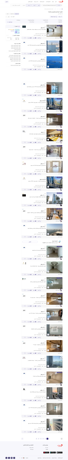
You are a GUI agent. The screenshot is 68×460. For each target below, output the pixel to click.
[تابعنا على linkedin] (6, 458)
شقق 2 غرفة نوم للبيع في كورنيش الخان (14, 55)
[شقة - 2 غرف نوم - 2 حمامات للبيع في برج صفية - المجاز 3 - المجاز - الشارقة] (42, 105)
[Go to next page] (22, 439)
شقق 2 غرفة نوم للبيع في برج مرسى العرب (14, 56)
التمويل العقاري (30, 1)
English (27, 458)
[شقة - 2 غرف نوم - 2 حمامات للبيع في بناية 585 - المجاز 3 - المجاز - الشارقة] (42, 152)
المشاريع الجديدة (48, 1)
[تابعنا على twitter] (9, 458)
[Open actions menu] (23, 38)
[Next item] (7, 35)
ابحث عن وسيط (36, 1)
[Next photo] (61, 30)
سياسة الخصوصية (54, 458)
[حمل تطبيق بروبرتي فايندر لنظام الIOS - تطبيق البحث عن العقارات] (60, 452)
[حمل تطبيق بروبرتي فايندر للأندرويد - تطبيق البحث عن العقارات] (53, 452)
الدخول (7, 1)
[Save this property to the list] (25, 38)
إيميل (34, 38)
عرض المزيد (10, 22)
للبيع (56, 1)
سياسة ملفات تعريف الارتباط (47, 458)
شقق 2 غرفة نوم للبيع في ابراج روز (15, 61)
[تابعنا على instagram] (14, 458)
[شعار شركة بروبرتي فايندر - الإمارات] (61, 1)
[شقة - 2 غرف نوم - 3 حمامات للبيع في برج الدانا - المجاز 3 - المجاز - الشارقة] (42, 32)
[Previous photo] (47, 30)
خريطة (60, 16)
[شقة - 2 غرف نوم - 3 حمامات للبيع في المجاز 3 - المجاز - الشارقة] (42, 231)
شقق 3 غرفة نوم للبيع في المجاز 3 (15, 45)
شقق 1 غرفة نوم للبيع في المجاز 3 (15, 46)
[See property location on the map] (48, 35)
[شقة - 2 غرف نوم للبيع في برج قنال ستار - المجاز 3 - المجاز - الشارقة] (42, 136)
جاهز (7, 13)
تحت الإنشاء (12, 13)
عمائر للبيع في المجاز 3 (17, 49)
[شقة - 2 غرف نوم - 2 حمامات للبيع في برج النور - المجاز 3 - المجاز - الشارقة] (42, 394)
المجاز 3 (59, 5)
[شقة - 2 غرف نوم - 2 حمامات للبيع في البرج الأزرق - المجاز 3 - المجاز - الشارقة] (42, 215)
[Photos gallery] (54, 31)
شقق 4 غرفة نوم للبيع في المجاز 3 (15, 48)
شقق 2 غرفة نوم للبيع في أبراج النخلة (15, 58)
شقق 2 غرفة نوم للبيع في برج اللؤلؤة (15, 59)
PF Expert (31, 449)
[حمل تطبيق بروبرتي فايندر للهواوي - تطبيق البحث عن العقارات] (46, 452)
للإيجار (53, 1)
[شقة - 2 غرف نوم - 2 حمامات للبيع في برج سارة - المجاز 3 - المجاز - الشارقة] (42, 121)
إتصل (38, 38)
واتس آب (28, 38)
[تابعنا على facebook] (11, 458)
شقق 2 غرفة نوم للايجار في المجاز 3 (15, 65)
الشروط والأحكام (60, 458)
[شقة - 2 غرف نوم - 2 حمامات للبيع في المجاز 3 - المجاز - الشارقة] (42, 316)
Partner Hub (31, 447)
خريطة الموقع (40, 458)
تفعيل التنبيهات (53, 16)
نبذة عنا (46, 447)
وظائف (47, 449)
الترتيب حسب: (12, 16)
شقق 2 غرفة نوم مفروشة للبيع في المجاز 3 (14, 51)
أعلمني (30, 241)
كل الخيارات (17, 13)
